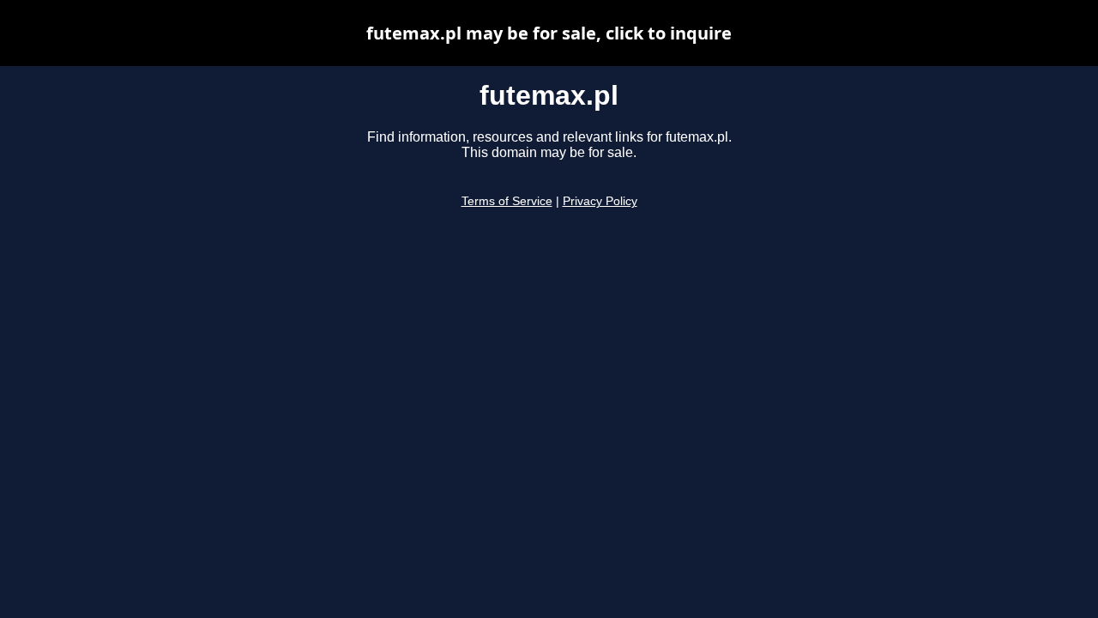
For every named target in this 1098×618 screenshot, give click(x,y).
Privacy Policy (600, 201)
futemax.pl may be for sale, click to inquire (549, 33)
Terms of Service (507, 201)
